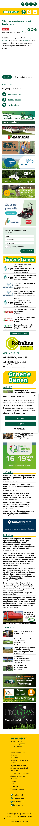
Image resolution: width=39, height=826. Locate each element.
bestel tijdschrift (14, 100)
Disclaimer (14, 778)
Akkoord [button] (20, 418)
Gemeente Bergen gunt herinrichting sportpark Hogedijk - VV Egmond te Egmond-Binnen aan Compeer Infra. (17, 504)
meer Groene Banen (19, 333)
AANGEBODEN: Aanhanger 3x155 (15, 357)
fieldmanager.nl (12, 813)
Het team (14, 771)
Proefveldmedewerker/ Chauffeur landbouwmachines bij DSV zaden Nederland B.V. (24, 268)
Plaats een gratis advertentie (14, 367)
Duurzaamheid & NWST (19, 760)
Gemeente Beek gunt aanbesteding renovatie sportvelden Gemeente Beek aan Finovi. (19, 486)
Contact (13, 763)
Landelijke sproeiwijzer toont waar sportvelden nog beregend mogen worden (24, 650)
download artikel (14, 94)
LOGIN (6, 77)
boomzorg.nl (26, 816)
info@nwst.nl (18, 795)
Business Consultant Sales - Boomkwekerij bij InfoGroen (24, 326)
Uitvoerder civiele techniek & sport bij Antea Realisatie (24, 292)
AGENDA (7, 386)
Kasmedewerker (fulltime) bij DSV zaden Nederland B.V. (25, 276)
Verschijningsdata (17, 789)
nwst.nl (25, 821)
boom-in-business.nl (27, 819)
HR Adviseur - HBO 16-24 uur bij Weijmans (24, 311)
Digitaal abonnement (18, 765)
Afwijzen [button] (20, 424)
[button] (19, 429)
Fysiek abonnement (18, 752)
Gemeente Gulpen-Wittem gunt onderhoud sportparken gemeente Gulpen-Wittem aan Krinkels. (19, 478)
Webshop (14, 757)
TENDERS (8, 471)
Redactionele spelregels (20, 773)
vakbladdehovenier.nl (10, 819)
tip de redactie (13, 105)
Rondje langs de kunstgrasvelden (20, 666)
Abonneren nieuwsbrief (19, 768)
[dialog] (19, 413)
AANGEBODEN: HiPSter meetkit (14, 362)
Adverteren (15, 786)
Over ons (14, 755)
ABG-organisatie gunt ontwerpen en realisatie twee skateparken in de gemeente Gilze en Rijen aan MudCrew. (17, 495)
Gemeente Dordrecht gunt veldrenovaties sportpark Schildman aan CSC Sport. (18, 512)
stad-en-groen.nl (13, 816)
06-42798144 (18, 802)
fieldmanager (18, 805)
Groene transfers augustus (24, 631)
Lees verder (21, 413)
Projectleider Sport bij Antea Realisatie (24, 284)
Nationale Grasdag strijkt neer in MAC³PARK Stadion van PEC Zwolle (23, 435)
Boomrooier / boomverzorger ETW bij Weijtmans (24, 318)
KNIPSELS (8, 534)
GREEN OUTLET (11, 353)
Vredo (25, 40)
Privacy (13, 781)
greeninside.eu (16, 821)
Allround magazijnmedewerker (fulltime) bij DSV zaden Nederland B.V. (22, 302)
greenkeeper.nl (25, 813)
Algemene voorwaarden (19, 776)
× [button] (34, 396)
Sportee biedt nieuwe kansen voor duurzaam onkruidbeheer (25, 641)
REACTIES (7, 84)
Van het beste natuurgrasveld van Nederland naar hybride (22, 658)
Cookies (13, 784)
